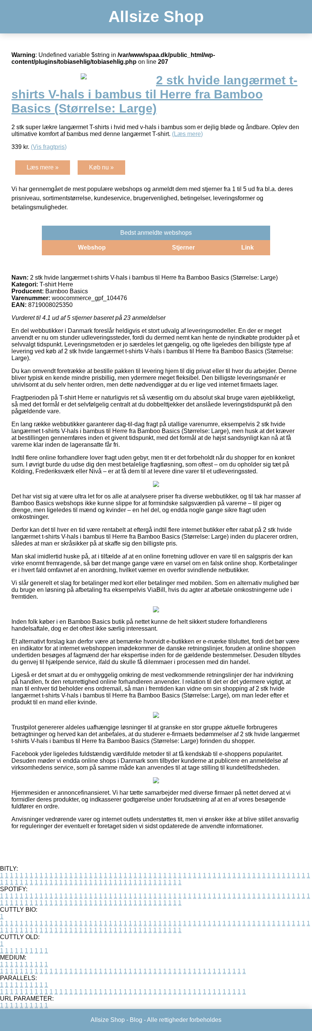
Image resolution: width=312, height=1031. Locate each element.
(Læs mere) (187, 134)
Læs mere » (43, 167)
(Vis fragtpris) (49, 147)
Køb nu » (101, 167)
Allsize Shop (156, 16)
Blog (136, 1020)
